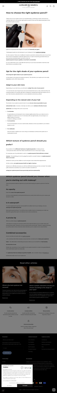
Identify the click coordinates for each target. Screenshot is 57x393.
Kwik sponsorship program (48, 349)
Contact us (44, 340)
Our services (31, 344)
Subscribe (7, 352)
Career (4, 364)
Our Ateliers (31, 342)
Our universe (31, 340)
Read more (5, 298)
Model (3, 361)
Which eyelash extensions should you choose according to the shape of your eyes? (41, 287)
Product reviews (32, 349)
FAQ (43, 347)
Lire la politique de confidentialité (9, 380)
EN (34, 379)
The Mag (30, 351)
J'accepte (24, 385)
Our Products (31, 347)
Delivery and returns (46, 342)
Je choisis (9, 385)
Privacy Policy (38, 386)
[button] (3, 390)
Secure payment (46, 344)
